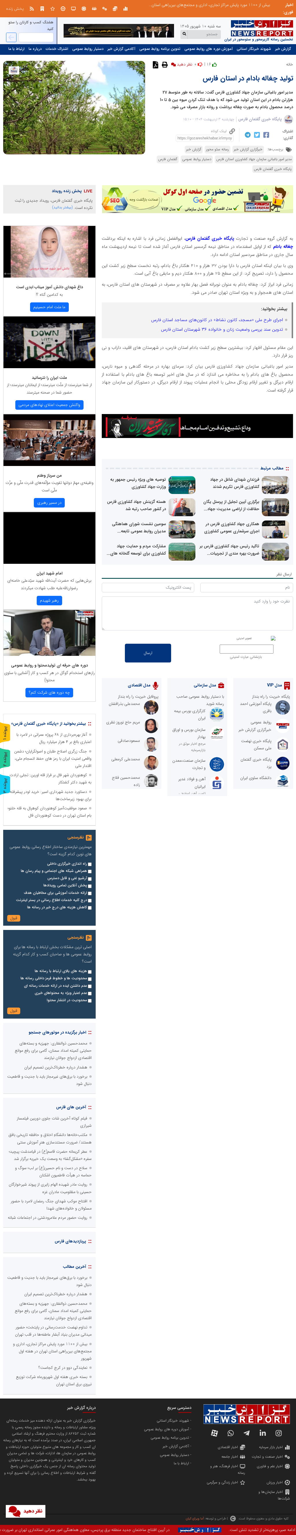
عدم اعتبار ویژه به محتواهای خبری (61, 993)
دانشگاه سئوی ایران (255, 778)
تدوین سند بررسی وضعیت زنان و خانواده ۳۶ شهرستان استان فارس (222, 329)
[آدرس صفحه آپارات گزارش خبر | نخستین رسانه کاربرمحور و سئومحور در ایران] (214, 1433)
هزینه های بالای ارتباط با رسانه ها (61, 971)
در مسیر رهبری (49, 502)
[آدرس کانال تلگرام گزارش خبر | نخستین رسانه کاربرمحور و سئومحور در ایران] (246, 1433)
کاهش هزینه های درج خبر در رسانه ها (57, 907)
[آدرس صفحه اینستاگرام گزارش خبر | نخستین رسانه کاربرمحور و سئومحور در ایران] (279, 1433)
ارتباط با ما (16, 49)
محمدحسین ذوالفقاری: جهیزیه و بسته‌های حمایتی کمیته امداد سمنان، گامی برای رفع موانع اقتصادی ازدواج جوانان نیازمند (53, 1050)
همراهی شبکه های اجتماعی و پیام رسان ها (54, 871)
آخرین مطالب (74, 1266)
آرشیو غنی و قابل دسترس (67, 878)
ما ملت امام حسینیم (49, 307)
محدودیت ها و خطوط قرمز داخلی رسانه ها (54, 978)
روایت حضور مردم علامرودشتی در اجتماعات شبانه (47, 1217)
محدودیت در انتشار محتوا (67, 1000)
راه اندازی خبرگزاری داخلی (67, 864)
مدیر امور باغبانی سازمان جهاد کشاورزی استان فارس (254, 159)
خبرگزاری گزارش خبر (248, 149)
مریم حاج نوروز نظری (123, 722)
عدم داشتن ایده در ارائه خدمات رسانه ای (55, 986)
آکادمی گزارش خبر (121, 49)
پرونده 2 (5, 759)
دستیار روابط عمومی (87, 49)
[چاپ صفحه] (164, 64)
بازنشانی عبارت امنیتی (246, 657)
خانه (289, 64)
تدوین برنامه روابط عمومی (159, 49)
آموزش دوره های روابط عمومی (208, 49)
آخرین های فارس (71, 1107)
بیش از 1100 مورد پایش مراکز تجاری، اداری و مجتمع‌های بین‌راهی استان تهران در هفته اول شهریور (52, 1351)
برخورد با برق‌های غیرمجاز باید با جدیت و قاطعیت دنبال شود (221, 5)
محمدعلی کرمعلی (125, 759)
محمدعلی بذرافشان (124, 704)
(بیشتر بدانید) (62, 207)
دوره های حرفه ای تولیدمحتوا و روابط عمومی (49, 665)
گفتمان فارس (167, 159)
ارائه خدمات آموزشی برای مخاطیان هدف (55, 893)
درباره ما (35, 49)
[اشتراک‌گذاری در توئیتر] (256, 135)
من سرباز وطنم (49, 475)
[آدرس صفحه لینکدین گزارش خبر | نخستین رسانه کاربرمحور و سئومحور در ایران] (263, 1433)
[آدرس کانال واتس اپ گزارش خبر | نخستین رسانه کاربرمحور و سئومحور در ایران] (231, 1433)
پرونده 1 (5, 733)
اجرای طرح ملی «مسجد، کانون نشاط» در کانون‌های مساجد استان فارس (217, 320)
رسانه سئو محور (217, 149)
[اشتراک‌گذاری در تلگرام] (247, 135)
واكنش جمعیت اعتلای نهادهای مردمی (49, 405)
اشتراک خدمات (57, 49)
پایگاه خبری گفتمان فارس (260, 119)
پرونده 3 (5, 785)
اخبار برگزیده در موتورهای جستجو (57, 1032)
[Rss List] (31, 8)
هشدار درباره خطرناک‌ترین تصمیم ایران (55, 1067)
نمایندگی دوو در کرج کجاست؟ (62, 1367)
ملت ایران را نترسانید (49, 378)
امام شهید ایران (49, 573)
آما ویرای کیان (195, 1518)
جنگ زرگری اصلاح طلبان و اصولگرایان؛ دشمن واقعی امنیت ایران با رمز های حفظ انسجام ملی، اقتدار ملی (52, 758)
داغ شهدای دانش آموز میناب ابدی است (49, 287)
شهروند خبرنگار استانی (254, 49)
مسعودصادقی (129, 740)
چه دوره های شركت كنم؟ (49, 692)
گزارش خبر (283, 49)
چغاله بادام (283, 246)
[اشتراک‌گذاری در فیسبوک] (265, 135)
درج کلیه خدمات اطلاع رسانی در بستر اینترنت (51, 900)
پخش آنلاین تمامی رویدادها (65, 885)
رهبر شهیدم (49, 600)
